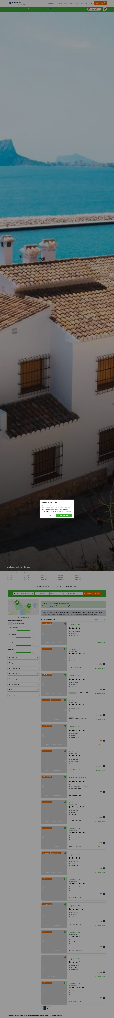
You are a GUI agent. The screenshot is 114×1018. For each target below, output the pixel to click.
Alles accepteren (64, 515)
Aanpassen (48, 515)
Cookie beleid (68, 511)
